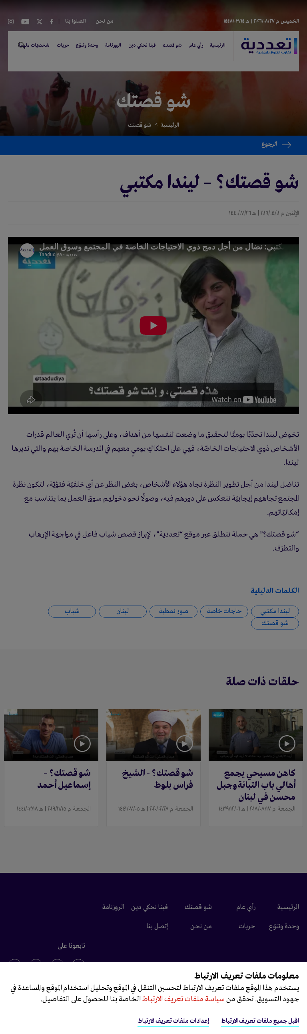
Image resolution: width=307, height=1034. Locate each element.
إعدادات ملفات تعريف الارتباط (173, 1021)
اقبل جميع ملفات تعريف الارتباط (260, 1021)
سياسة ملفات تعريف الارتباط (183, 999)
